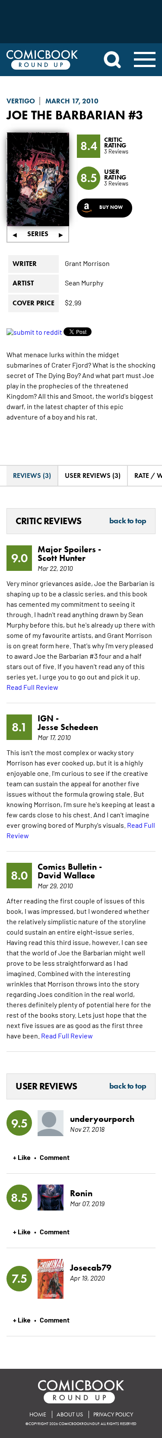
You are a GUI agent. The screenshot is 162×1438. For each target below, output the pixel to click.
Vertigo (20, 101)
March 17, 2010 (71, 101)
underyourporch (102, 1119)
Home (37, 1414)
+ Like (22, 1157)
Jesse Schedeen (68, 727)
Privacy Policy (113, 1414)
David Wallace (66, 875)
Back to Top (127, 521)
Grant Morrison (87, 263)
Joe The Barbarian (65, 114)
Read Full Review (32, 686)
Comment (55, 1157)
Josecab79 (90, 1267)
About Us (70, 1414)
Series (37, 234)
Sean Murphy (84, 282)
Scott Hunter (62, 558)
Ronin (81, 1193)
